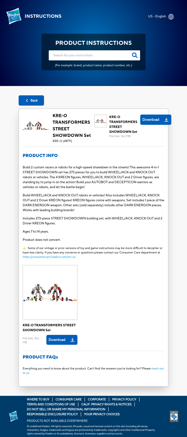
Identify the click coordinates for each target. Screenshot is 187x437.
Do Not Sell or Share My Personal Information (66, 409)
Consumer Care (69, 399)
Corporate (97, 399)
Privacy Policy (124, 399)
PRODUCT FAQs (40, 357)
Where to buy (38, 399)
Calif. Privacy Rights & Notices (106, 404)
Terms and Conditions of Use (51, 404)
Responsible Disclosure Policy (52, 414)
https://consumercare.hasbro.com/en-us (49, 257)
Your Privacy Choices (102, 414)
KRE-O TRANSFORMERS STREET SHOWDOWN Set (72, 125)
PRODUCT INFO (40, 155)
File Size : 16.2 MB (120, 136)
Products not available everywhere (57, 421)
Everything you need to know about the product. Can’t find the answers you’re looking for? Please (87, 368)
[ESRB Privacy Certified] (174, 416)
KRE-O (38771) (62, 141)
